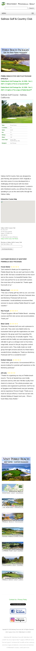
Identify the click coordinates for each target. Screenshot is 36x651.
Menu (4, 13)
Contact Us (13, 599)
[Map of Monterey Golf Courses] (12, 493)
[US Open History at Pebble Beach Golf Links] (12, 580)
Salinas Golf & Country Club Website (9, 238)
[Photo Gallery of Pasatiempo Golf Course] (12, 566)
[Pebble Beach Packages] (18, 60)
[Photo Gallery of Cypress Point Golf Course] (12, 551)
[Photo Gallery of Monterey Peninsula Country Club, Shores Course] (12, 537)
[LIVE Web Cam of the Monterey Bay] (12, 508)
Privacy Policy (22, 599)
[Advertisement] (15, 33)
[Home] (18, 5)
